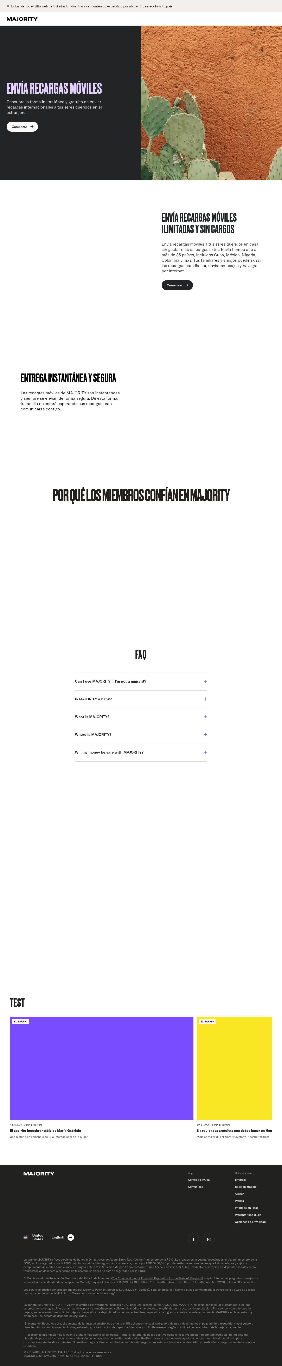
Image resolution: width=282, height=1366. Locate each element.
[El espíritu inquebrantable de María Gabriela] (101, 1078)
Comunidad (195, 1187)
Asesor (239, 1194)
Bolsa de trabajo (246, 1187)
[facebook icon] (193, 1239)
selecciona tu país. (159, 6)
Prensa (239, 1201)
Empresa (240, 1180)
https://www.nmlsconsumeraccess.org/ (89, 1293)
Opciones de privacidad (250, 1221)
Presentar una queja (248, 1215)
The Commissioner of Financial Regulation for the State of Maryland (157, 1278)
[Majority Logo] (22, 19)
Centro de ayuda (199, 1180)
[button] (141, 681)
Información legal (246, 1208)
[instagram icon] (209, 1239)
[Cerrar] (9, 6)
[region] (141, 1078)
